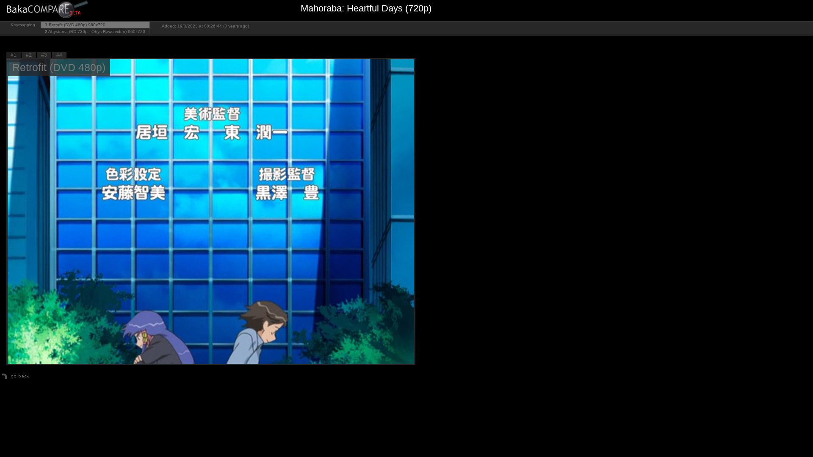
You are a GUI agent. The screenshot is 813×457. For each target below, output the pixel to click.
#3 (44, 55)
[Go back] (15, 379)
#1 (14, 55)
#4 (59, 55)
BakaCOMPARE (48, 11)
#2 (29, 55)
